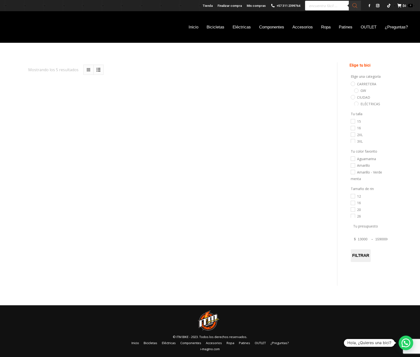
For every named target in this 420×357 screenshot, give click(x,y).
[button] (406, 343)
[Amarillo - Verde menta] (353, 172)
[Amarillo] (353, 165)
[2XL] (353, 134)
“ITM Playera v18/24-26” (176, 158)
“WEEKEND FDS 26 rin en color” (279, 158)
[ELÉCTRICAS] (356, 103)
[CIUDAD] (353, 97)
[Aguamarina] (353, 158)
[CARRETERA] (353, 84)
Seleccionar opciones (73, 174)
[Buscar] (355, 5)
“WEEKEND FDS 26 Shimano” (73, 266)
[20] (353, 209)
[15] (353, 121)
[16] (353, 128)
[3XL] (353, 141)
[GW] (356, 90)
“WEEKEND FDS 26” (176, 266)
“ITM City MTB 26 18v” (73, 158)
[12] (353, 196)
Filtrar (360, 255)
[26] (353, 216)
